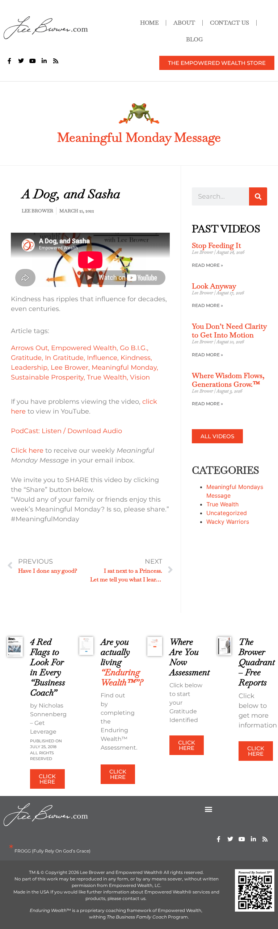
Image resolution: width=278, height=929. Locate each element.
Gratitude (26, 358)
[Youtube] (242, 839)
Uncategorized (226, 513)
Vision (140, 377)
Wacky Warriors (227, 521)
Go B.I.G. (133, 348)
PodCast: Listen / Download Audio (66, 431)
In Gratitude (64, 358)
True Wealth (107, 377)
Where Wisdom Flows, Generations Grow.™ (228, 380)
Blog (194, 39)
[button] (209, 809)
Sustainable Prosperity (47, 377)
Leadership (29, 368)
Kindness (136, 358)
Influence (102, 358)
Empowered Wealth (84, 348)
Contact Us (229, 22)
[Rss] (265, 839)
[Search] (258, 196)
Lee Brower (69, 368)
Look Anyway (214, 286)
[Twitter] (230, 839)
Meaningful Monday (124, 368)
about (184, 22)
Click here (27, 451)
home (149, 22)
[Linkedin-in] (253, 839)
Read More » (207, 265)
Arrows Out (29, 348)
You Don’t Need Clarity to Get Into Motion (229, 331)
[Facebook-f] (218, 839)
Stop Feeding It (216, 245)
